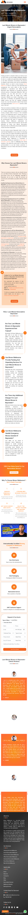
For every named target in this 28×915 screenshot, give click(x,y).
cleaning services (5, 244)
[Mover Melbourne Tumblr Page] (14, 907)
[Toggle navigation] (25, 2)
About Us (6, 873)
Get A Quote (14, 155)
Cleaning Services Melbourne (10, 850)
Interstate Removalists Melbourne (11, 858)
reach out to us (16, 103)
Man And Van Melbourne (9, 863)
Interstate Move (8, 622)
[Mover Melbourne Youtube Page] (17, 907)
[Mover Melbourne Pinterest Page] (12, 907)
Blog (5, 878)
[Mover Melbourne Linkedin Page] (9, 907)
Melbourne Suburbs (8, 884)
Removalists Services (8, 882)
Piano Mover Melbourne (9, 861)
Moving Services (7, 886)
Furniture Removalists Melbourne (11, 854)
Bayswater (11, 13)
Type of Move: (6, 620)
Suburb (6, 13)
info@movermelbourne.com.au (16, 287)
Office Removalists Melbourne (10, 856)
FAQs (5, 880)
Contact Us (6, 876)
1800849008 (13, 289)
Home (2, 13)
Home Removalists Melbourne (10, 852)
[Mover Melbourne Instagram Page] (6, 907)
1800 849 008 (8, 897)
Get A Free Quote (15, 649)
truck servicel (21, 245)
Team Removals (12, 913)
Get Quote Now (14, 472)
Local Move (14, 620)
